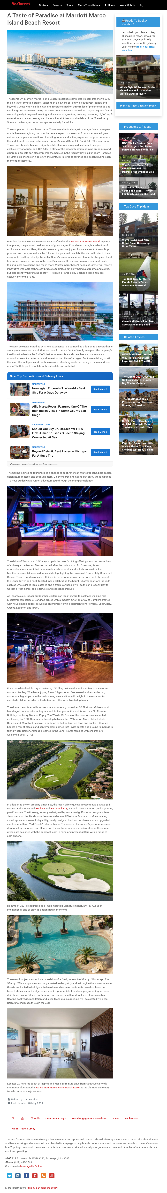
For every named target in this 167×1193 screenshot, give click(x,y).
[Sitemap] (23, 1118)
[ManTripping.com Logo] (20, 4)
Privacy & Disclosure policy (42, 1187)
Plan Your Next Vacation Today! (138, 105)
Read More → (100, 389)
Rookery (40, 808)
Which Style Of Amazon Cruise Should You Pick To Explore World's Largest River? (136, 61)
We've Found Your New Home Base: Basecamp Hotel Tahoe (136, 216)
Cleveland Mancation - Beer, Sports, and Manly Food (135, 294)
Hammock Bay (59, 808)
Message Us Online (31, 1166)
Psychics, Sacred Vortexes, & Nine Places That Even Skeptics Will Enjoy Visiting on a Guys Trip (138, 438)
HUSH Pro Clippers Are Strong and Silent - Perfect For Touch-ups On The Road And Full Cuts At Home (138, 185)
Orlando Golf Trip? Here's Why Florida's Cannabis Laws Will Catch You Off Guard (136, 349)
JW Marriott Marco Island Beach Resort (57, 1087)
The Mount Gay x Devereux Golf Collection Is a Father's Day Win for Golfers (137, 372)
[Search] (142, 5)
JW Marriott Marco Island (85, 241)
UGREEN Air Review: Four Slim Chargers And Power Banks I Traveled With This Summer (136, 138)
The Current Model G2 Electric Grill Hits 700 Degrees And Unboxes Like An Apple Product (137, 161)
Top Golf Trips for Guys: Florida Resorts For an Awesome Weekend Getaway (137, 257)
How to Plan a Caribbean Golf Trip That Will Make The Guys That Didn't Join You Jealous (136, 416)
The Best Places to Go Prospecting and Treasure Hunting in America (133, 394)
